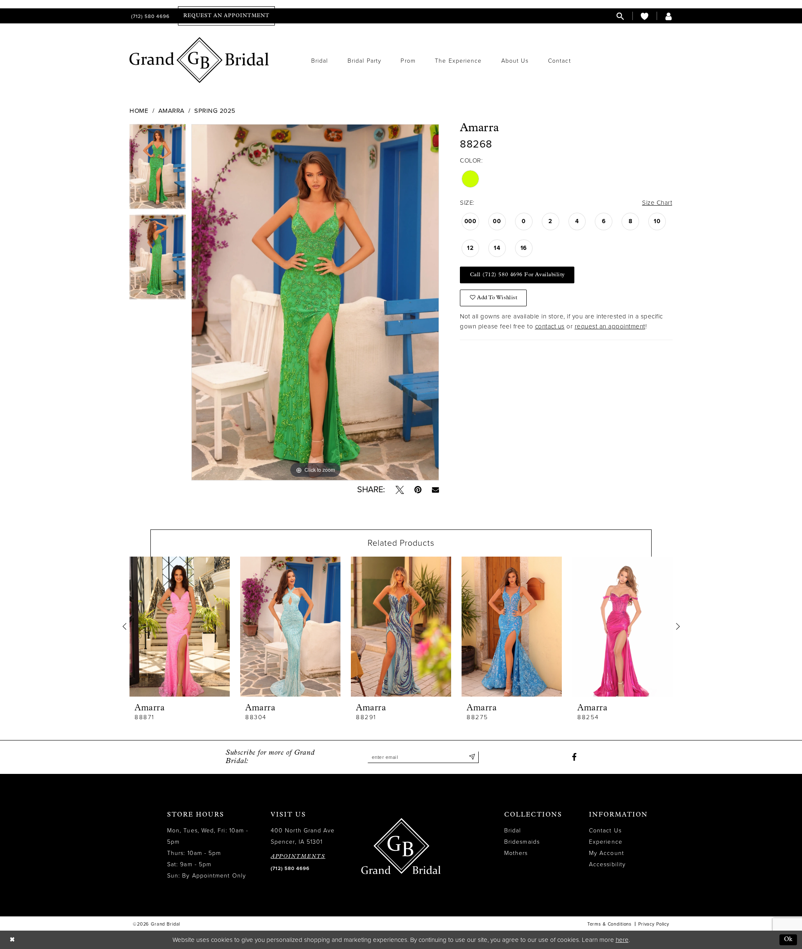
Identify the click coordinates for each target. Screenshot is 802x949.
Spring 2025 (215, 110)
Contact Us (605, 830)
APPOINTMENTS (298, 856)
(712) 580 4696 (290, 868)
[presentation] (179, 627)
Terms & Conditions (609, 924)
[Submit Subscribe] (472, 757)
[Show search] (620, 16)
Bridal (512, 830)
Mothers (516, 853)
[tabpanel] (157, 169)
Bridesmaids (522, 841)
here (622, 940)
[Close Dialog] (12, 940)
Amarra (171, 110)
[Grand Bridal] (199, 60)
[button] (669, 16)
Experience (605, 841)
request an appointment (610, 326)
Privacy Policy (653, 924)
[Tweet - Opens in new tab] (400, 490)
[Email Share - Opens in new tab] (435, 489)
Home (138, 110)
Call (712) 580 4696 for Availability (517, 274)
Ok (788, 939)
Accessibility (607, 864)
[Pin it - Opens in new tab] (417, 490)
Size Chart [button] (657, 202)
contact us (550, 326)
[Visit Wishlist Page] (644, 16)
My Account (606, 853)
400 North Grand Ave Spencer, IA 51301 (303, 836)
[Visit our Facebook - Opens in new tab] (574, 757)
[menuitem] (149, 16)
